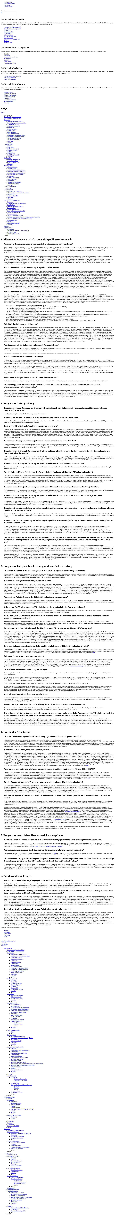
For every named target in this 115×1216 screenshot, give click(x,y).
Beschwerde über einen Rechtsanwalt (21, 1133)
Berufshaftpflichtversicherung (15, 121)
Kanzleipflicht (11, 130)
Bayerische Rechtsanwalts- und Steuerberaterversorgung (47, 846)
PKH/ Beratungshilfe (13, 133)
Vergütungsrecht (8, 38)
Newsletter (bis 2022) (16, 1200)
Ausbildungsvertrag (16, 1103)
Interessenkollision (12, 129)
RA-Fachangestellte (9, 3)
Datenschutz (7, 933)
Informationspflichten (13, 124)
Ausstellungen (18, 1180)
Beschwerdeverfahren (13, 139)
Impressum (7, 932)
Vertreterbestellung (12, 214)
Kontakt (6, 930)
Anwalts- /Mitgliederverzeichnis (12, 27)
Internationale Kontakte (17, 1177)
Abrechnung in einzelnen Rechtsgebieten (18, 192)
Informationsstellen (16, 1145)
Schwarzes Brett (11, 232)
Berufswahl (14, 1101)
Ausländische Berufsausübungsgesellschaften (19, 218)
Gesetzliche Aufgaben (16, 1170)
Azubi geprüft (7, 61)
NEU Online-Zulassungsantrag (12, 28)
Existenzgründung (12, 220)
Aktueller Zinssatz (12, 167)
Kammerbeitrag (11, 208)
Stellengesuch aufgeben (20, 1080)
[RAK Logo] (9, 15)
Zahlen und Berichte (16, 1165)
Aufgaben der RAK (12, 196)
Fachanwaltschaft (8, 32)
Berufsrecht (7, 30)
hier (45, 413)
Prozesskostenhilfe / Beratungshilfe (20, 1147)
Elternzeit (9, 221)
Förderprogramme (15, 1107)
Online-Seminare (11, 179)
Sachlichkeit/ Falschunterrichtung (16, 135)
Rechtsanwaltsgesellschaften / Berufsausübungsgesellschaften (23, 217)
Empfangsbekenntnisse (13, 126)
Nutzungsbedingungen (13, 233)
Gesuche (16, 1088)
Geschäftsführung (15, 1162)
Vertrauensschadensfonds (14, 182)
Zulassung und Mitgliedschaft (12, 39)
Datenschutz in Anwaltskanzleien (16, 173)
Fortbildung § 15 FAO (13, 155)
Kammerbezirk (15, 1171)
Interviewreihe (14, 1209)
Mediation (13, 1144)
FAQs (9, 188)
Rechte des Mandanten (17, 1148)
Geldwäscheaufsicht (12, 161)
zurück (2, 112)
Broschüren (14, 1201)
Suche (5, 936)
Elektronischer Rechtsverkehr (15, 174)
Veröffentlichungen (9, 101)
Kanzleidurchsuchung (13, 177)
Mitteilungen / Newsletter (17, 1192)
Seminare (6, 41)
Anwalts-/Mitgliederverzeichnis (12, 76)
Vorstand (13, 1159)
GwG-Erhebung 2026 (13, 162)
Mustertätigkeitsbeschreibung (72, 811)
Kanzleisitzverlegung (13, 209)
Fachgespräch (11, 153)
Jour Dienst (10, 141)
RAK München (8, 6)
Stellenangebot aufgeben (20, 1079)
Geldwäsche (7, 33)
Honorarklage (11, 194)
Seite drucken (4, 944)
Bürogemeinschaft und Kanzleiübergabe (18, 230)
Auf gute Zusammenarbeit (18, 1142)
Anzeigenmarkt (8, 42)
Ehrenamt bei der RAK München (20, 1208)
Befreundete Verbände (10, 99)
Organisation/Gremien (10, 93)
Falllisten (9, 145)
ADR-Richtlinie (11, 132)
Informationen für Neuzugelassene (16, 203)
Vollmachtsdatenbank (13, 183)
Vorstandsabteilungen (16, 1160)
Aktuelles (6, 54)
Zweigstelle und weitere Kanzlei (16, 211)
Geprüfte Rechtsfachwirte (11, 57)
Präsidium (13, 1157)
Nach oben (3, 945)
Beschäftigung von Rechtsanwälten (16, 123)
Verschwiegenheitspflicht (14, 138)
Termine (13, 1118)
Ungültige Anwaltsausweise (18, 1198)
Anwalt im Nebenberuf (13, 212)
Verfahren (10, 152)
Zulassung (10, 202)
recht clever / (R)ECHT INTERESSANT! (22, 1109)
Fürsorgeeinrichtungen (13, 223)
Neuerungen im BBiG (10, 63)
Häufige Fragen (18, 1024)
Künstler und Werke (19, 1183)
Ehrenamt (6, 102)
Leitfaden (16, 1022)
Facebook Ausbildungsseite (8, 941)
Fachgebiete (10, 147)
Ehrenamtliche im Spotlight (18, 1211)
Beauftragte (14, 1164)
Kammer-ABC (8, 98)
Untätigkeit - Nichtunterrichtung (15, 136)
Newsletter (7, 935)
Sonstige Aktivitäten (9, 96)
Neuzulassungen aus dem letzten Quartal (21, 1197)
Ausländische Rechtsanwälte (15, 215)
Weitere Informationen (10, 79)
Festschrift (13, 1203)
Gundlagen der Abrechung (14, 191)
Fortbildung (14, 1116)
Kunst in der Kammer (16, 1179)
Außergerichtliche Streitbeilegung (16, 170)
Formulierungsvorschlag (60, 819)
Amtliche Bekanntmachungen (19, 1194)
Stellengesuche (15, 1083)
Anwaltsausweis (11, 168)
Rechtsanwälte (8, 2)
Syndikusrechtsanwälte (10, 36)
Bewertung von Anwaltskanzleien (16, 171)
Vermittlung (10, 180)
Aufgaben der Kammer (10, 95)
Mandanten (7, 5)
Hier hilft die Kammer (10, 77)
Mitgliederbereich (8, 92)
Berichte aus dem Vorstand (18, 1195)
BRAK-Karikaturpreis (20, 1182)
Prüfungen (13, 1106)
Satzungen (13, 1173)
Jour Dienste (10, 176)
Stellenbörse (7, 58)
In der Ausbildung (15, 1104)
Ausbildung (7, 55)
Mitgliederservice (8, 35)
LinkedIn (3, 942)
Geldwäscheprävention (13, 159)
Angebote (16, 1086)
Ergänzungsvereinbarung (76, 666)
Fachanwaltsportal (12, 150)
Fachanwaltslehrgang (13, 148)
